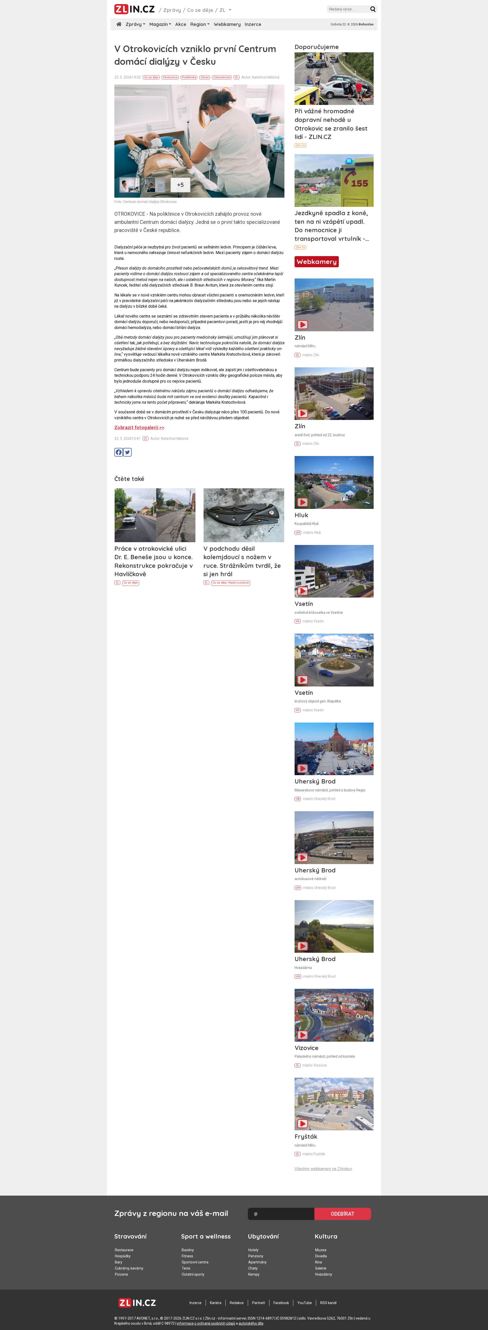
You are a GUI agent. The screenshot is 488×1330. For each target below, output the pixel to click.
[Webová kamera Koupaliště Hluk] (334, 482)
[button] (372, 9)
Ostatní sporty (193, 1274)
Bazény (188, 1250)
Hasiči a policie (238, 582)
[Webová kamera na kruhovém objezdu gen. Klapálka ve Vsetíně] (334, 660)
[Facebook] (118, 452)
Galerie (320, 1268)
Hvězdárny (323, 1274)
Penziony (255, 1256)
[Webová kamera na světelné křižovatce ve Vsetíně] (334, 571)
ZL (236, 77)
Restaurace (124, 1250)
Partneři (258, 1303)
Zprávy (172, 10)
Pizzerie (121, 1274)
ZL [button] (223, 10)
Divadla (321, 1256)
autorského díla (251, 1323)
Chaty (253, 1268)
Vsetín (304, 603)
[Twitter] (127, 452)
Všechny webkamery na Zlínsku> (323, 1168)
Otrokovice (170, 77)
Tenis (186, 1268)
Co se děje (200, 10)
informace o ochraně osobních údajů (206, 1323)
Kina (318, 1262)
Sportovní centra (195, 1262)
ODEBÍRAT (343, 1214)
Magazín (158, 24)
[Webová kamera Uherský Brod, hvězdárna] (334, 926)
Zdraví (205, 77)
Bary (118, 1262)
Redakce (237, 1303)
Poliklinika (189, 77)
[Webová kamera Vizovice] (334, 1015)
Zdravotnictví (221, 77)
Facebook (281, 1303)
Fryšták (306, 1136)
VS (297, 621)
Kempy (254, 1274)
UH (298, 532)
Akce (180, 24)
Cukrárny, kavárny (129, 1268)
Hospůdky (123, 1256)
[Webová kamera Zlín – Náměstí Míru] (334, 304)
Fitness (187, 1256)
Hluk (301, 515)
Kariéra (215, 1303)
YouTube (304, 1303)
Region (198, 24)
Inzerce (253, 24)
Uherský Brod (315, 781)
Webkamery (227, 24)
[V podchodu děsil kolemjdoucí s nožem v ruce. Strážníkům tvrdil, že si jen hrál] (244, 515)
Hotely (253, 1250)
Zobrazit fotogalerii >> (139, 427)
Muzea (320, 1250)
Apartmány (257, 1262)
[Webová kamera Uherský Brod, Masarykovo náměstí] (334, 749)
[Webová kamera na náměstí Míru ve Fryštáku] (334, 1104)
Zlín (300, 337)
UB (298, 799)
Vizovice (306, 1048)
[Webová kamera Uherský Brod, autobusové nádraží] (334, 837)
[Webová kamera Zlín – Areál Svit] (334, 393)
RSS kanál (328, 1303)
